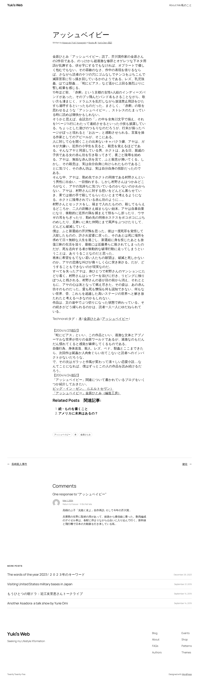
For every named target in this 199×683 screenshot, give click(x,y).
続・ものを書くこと (73, 409)
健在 (184, 464)
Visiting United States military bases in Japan (39, 584)
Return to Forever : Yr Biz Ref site (77, 504)
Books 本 (93, 42)
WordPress (187, 674)
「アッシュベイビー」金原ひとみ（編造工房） (87, 393)
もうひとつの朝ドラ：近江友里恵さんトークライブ (45, 594)
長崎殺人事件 (19, 464)
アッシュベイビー (115, 319)
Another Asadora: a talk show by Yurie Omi (37, 603)
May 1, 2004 (68, 500)
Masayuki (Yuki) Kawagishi (74, 42)
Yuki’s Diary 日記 (105, 42)
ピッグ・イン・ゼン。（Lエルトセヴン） (83, 388)
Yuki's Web (15, 5)
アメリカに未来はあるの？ (78, 413)
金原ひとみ (92, 319)
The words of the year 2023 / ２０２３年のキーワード (46, 574)
